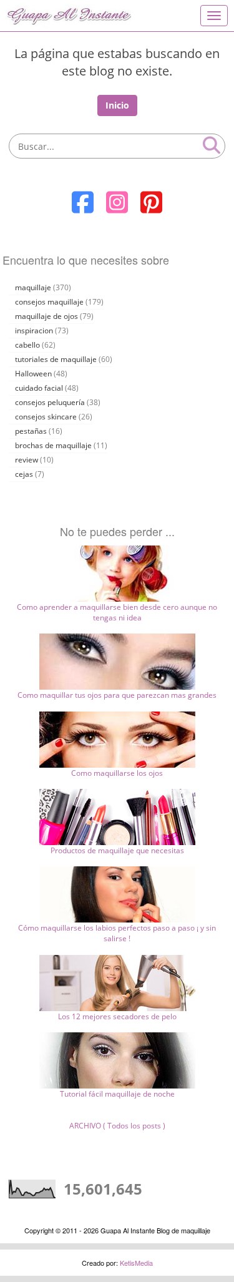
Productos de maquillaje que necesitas (117, 850)
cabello (27, 345)
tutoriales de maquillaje (56, 359)
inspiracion (34, 330)
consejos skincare (46, 416)
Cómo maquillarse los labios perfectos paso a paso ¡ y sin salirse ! (117, 933)
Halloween (33, 373)
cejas (24, 474)
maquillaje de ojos (46, 316)
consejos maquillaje (49, 301)
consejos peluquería (50, 402)
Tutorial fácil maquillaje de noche (117, 1094)
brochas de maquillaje (53, 445)
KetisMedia (136, 1263)
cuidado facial (39, 388)
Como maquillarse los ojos (117, 773)
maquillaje (33, 287)
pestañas (31, 431)
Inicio (117, 105)
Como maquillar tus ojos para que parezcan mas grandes (117, 695)
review (26, 459)
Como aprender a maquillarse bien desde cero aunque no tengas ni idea (117, 612)
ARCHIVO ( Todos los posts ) (117, 1125)
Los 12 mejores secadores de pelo (117, 1016)
